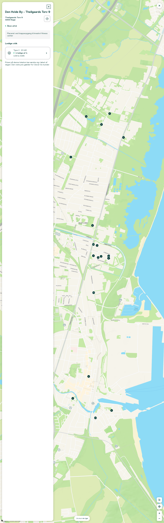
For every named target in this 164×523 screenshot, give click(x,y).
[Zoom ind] (159, 513)
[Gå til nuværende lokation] (159, 506)
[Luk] (48, 6)
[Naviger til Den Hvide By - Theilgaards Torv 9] (47, 19)
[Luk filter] (159, 499)
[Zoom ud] (159, 518)
